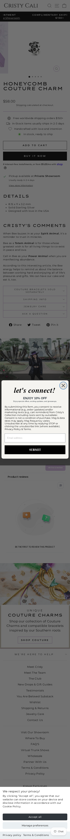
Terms (27, 429)
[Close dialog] (63, 385)
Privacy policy (12, 835)
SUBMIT (35, 450)
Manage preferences (35, 825)
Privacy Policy (13, 429)
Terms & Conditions (36, 835)
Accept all (35, 817)
